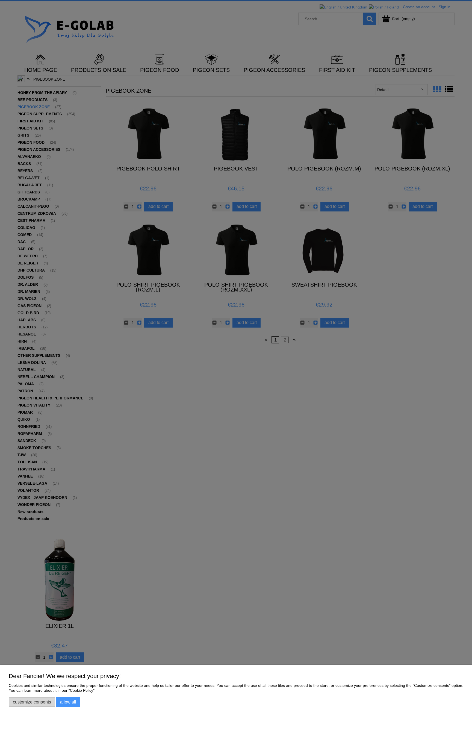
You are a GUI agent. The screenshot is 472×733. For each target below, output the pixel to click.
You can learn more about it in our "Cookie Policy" (52, 690)
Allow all (68, 701)
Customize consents (32, 701)
